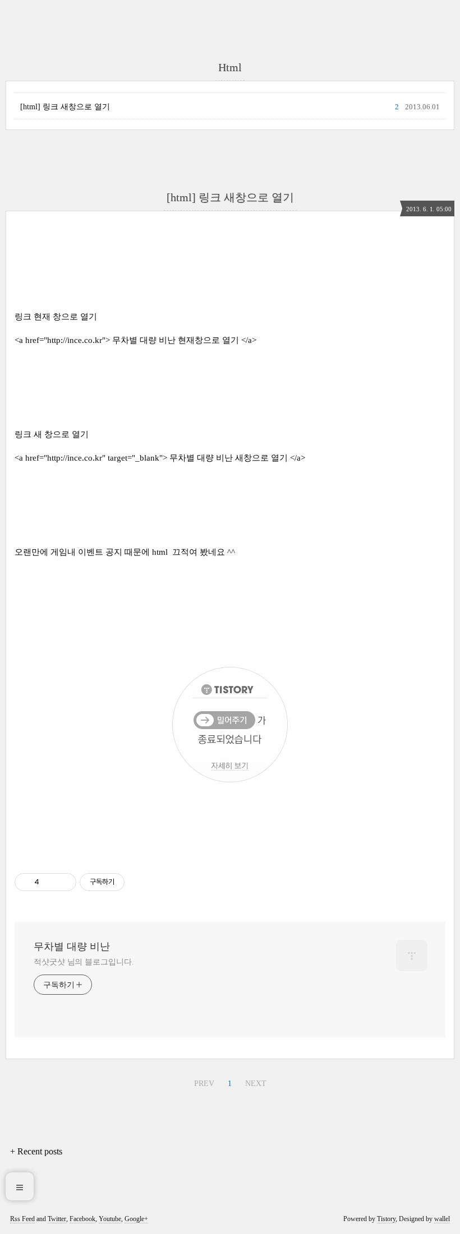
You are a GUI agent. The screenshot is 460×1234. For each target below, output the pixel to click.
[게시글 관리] (64, 882)
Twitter (57, 1219)
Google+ (136, 1219)
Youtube (110, 1219)
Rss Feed (22, 1219)
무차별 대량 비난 (72, 946)
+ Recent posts (36, 1151)
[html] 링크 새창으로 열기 (65, 107)
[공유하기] (50, 882)
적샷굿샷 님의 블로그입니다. (84, 962)
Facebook (82, 1219)
